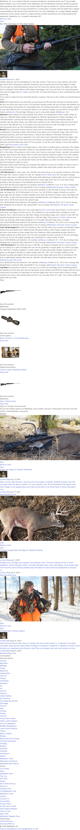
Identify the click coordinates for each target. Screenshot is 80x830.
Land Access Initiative (8, 728)
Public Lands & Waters (9, 721)
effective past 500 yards (12, 260)
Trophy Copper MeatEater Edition (13, 370)
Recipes (3, 736)
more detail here (49, 175)
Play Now (12, 494)
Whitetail (3, 666)
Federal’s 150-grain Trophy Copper (63, 265)
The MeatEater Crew (8, 791)
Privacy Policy (5, 804)
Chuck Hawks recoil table (18, 145)
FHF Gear (3, 779)
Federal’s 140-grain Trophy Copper (63, 242)
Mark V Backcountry (8, 401)
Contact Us (4, 799)
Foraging (3, 743)
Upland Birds (5, 673)
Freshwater (4, 681)
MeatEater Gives (6, 794)
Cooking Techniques (8, 741)
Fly (1, 686)
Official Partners (6, 821)
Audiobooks (4, 753)
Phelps (2, 781)
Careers (3, 796)
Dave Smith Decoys (8, 784)
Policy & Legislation (7, 723)
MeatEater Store (6, 774)
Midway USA (64, 112)
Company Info (5, 789)
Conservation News (7, 718)
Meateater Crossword (8, 761)
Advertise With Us (7, 824)
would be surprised (46, 210)
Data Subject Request (8, 809)
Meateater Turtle (6, 758)
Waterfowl (4, 671)
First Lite (3, 776)
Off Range (4, 703)
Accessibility (5, 801)
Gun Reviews (5, 698)
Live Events (4, 769)
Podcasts (3, 748)
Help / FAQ (4, 814)
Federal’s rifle (13, 112)
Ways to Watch (6, 733)
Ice (1, 688)
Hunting (3, 661)
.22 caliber (24, 92)
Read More (4, 494)
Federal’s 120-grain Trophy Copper (63, 225)
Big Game (4, 663)
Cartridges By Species (9, 701)
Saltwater (4, 683)
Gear (2, 21)
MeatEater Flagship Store (10, 816)
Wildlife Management (8, 726)
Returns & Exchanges (19, 829)
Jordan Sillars (5, 79)
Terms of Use (5, 811)
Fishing (3, 678)
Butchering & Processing (9, 738)
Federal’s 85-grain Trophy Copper (62, 187)
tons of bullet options (63, 217)
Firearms (3, 693)
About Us (3, 786)
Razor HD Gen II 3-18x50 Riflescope (14, 338)
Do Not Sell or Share (8, 806)
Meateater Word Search (9, 764)
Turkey (2, 668)
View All (3, 676)
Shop (2, 771)
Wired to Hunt (5, 19)
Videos (2, 731)
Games (2, 756)
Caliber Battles (6, 696)
